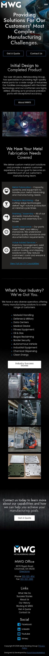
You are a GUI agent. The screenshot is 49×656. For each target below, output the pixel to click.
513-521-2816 (26, 579)
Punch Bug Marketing (36, 652)
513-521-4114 (28, 576)
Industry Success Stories (24, 364)
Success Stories (24, 596)
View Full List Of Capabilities (24, 263)
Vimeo (25, 638)
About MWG (24, 102)
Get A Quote (13, 53)
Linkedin (26, 629)
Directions (25, 571)
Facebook (27, 624)
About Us (24, 599)
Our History (24, 602)
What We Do (24, 593)
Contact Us (36, 53)
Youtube (26, 633)
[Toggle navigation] (46, 4)
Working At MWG (24, 606)
